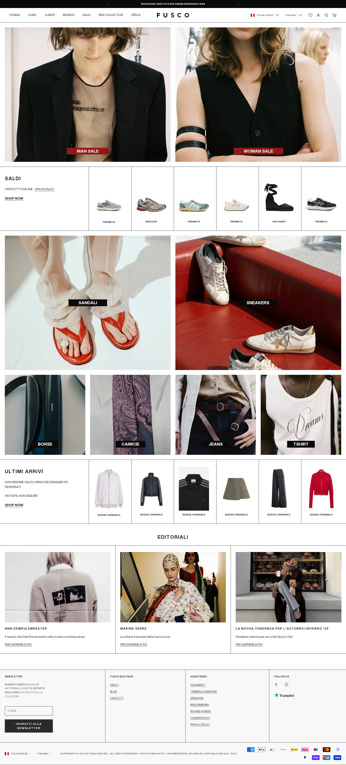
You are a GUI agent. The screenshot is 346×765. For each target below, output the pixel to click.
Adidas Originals (109, 515)
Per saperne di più (18, 645)
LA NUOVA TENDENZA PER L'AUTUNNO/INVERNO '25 (282, 629)
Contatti (116, 698)
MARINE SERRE (133, 629)
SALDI (86, 15)
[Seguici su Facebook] (276, 685)
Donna (15, 15)
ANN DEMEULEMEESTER (26, 629)
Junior (50, 15)
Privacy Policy (200, 724)
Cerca (135, 15)
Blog (113, 691)
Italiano (290, 15)
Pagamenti (197, 685)
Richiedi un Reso (200, 711)
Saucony (151, 221)
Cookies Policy (200, 718)
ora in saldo (44, 189)
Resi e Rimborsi (199, 704)
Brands (68, 15)
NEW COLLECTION (111, 15)
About (114, 685)
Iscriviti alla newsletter (29, 726)
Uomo (32, 15)
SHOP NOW (14, 198)
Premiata (109, 222)
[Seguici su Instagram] (287, 685)
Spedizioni (196, 698)
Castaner (279, 221)
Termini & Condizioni (203, 691)
